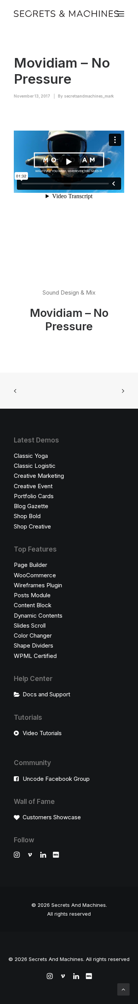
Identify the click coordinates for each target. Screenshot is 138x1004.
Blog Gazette (31, 506)
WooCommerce (35, 575)
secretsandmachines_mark (89, 96)
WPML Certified (35, 655)
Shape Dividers (33, 645)
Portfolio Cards (34, 496)
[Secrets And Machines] (66, 13)
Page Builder (30, 564)
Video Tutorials (42, 733)
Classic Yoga (31, 455)
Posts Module (32, 595)
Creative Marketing (39, 475)
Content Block (32, 605)
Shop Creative (32, 526)
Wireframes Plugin (38, 585)
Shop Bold (27, 516)
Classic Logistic (35, 465)
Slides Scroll (30, 625)
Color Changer (33, 635)
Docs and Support (46, 694)
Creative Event (33, 486)
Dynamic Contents (38, 615)
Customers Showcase (52, 817)
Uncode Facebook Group (56, 778)
